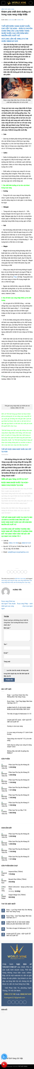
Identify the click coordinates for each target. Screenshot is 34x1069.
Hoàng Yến (20, 19)
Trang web (7, 661)
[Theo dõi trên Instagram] (13, 1002)
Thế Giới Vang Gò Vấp (14, 1058)
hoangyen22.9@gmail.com (14, 998)
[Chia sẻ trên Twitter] (15, 571)
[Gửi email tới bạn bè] (18, 571)
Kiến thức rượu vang (7, 9)
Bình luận (7, 628)
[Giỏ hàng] (30, 3)
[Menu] (3, 3)
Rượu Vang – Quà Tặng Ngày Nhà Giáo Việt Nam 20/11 (19, 702)
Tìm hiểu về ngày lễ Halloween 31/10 (19, 714)
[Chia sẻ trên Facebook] (11, 571)
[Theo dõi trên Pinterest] (24, 1002)
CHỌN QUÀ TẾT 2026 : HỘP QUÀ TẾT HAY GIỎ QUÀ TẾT (19, 721)
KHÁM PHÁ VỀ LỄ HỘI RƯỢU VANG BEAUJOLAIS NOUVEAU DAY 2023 (18, 708)
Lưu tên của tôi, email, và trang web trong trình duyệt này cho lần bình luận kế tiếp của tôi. (16, 673)
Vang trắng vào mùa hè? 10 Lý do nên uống (19, 739)
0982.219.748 (13, 543)
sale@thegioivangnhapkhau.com (18, 552)
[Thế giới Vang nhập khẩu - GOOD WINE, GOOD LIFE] (17, 3)
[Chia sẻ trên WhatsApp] (8, 571)
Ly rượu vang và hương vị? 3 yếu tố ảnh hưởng (19, 733)
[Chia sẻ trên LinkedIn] (25, 571)
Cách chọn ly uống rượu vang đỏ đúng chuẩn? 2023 (19, 746)
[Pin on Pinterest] (22, 571)
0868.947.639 (26, 543)
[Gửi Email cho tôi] (21, 1002)
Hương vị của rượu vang (15, 726)
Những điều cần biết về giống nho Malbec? (18, 752)
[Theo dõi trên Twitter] (17, 1002)
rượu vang (4, 580)
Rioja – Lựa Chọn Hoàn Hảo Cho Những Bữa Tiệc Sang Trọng (17, 696)
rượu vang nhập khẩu (23, 580)
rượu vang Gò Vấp (12, 580)
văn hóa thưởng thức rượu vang (21, 582)
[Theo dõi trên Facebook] (9, 1002)
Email (6, 653)
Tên (5, 644)
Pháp (15, 277)
